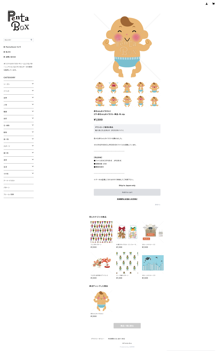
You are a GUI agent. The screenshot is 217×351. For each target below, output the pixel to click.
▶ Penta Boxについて (12, 47)
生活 (5, 167)
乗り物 (6, 153)
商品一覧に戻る (127, 326)
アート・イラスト (9, 181)
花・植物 (6, 125)
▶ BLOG (7, 52)
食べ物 (6, 139)
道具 (5, 160)
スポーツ (7, 146)
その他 (6, 174)
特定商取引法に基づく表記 (116, 339)
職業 (5, 112)
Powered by (124, 347)
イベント (6, 91)
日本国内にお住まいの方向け (127, 199)
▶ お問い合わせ (10, 57)
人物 (5, 105)
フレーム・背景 (9, 194)
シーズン (7, 84)
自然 (5, 119)
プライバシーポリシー (97, 339)
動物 (5, 132)
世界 (5, 98)
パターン (7, 187)
